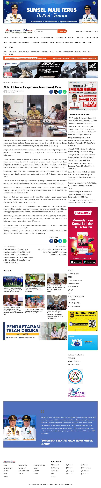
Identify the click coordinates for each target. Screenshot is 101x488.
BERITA (5, 477)
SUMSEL (71, 270)
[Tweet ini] (56, 92)
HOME (5, 465)
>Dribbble (86, 471)
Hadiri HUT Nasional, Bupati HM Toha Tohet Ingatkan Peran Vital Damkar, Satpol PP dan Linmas (12, 289)
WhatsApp (56, 468)
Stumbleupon (87, 468)
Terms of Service (74, 361)
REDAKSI (71, 300)
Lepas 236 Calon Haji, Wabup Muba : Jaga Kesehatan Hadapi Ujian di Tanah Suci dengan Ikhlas (35, 311)
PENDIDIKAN (22, 468)
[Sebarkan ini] (51, 92)
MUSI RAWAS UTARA (76, 296)
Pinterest (85, 465)
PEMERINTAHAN (8, 468)
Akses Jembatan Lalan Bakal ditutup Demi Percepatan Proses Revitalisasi (34, 289)
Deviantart (86, 474)
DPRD (70, 277)
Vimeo (55, 474)
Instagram (71, 471)
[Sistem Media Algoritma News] (19, 31)
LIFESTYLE (37, 471)
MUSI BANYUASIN (75, 280)
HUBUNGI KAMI (74, 303)
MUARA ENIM (73, 287)
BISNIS (5, 474)
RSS (54, 477)
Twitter (70, 465)
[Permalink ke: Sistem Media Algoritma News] (5, 91)
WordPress (56, 471)
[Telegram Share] (60, 92)
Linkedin (70, 474)
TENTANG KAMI (74, 306)
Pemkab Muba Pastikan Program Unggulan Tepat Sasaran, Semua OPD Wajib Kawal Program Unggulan (56, 288)
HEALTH (21, 474)
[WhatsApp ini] (65, 92)
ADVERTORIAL (23, 465)
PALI (70, 293)
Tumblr (70, 468)
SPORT (36, 474)
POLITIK (5, 471)
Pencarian (62, 31)
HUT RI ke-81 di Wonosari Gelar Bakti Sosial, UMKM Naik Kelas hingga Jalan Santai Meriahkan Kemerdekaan (82, 120)
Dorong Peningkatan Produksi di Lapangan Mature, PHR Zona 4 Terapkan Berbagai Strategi (80, 194)
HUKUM (36, 468)
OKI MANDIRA (73, 283)
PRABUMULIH (73, 274)
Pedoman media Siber (76, 355)
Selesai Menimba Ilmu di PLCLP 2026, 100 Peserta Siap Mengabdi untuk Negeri (82, 185)
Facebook (56, 465)
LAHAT (70, 290)
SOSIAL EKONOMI (24, 471)
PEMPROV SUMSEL (39, 465)
